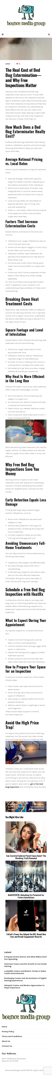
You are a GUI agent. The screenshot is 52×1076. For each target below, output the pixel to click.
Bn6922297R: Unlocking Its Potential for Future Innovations (26, 896)
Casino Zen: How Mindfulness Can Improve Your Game (15, 806)
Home (4, 1026)
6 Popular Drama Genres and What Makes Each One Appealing (25, 958)
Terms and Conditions (12, 1036)
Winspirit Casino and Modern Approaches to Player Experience (24, 986)
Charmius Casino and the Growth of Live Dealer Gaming (25, 965)
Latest (7, 64)
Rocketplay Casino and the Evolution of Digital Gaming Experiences (25, 979)
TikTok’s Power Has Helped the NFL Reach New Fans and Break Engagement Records (26, 935)
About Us (6, 1041)
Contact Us (7, 1046)
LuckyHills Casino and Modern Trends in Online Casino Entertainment (25, 972)
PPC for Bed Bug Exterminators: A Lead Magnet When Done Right (36, 806)
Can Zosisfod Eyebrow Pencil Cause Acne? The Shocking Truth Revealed (26, 857)
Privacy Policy (8, 1031)
